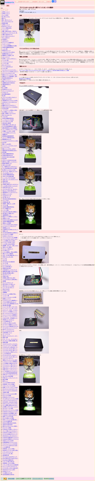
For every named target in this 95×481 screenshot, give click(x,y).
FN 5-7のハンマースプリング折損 (10, 410)
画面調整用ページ (7, 215)
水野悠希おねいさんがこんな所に (10, 100)
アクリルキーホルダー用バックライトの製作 (13, 350)
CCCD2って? (5, 92)
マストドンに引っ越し (8, 453)
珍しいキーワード (6, 65)
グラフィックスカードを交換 (9, 297)
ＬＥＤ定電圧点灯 (7, 353)
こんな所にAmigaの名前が (9, 244)
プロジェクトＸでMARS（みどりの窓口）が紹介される (15, 71)
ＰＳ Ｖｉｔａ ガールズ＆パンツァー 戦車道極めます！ (17, 339)
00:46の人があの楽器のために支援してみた (13, 219)
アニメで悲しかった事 (7, 121)
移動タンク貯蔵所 (7, 223)
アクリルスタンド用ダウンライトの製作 (12, 352)
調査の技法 (5, 181)
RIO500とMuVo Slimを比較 (8, 157)
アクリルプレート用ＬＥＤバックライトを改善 (13, 366)
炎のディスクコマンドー (8, 329)
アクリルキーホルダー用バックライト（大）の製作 (15, 356)
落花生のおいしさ (6, 50)
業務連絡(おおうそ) (6, 139)
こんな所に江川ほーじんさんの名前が (11, 186)
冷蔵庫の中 (4, 134)
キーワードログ (6, 147)
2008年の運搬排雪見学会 (8, 206)
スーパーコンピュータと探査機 (10, 237)
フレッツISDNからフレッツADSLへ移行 (11, 129)
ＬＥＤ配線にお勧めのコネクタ (10, 363)
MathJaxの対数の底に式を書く (10, 422)
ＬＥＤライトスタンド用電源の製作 (11, 361)
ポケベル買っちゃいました (8, 36)
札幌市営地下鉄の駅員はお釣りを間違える (12, 150)
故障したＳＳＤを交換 (8, 416)
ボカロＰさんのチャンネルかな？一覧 (11, 344)
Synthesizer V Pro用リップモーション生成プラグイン (15, 429)
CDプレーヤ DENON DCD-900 (9, 160)
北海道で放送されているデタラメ (10, 184)
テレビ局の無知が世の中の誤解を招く (11, 168)
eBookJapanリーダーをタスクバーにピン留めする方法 (15, 435)
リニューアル (5, 29)
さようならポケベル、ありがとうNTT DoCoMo (13, 189)
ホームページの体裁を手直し (9, 294)
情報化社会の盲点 (7, 268)
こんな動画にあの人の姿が (9, 240)
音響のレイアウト (7, 298)
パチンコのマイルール (8, 452)
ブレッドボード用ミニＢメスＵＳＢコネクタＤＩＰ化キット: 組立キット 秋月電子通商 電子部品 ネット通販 (44, 70)
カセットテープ (6, 57)
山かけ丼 (5, 260)
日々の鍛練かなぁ (7, 208)
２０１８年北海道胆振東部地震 (10, 373)
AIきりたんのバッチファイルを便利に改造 (12, 403)
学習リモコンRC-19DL (8, 256)
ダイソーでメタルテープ (8, 90)
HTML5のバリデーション (9, 397)
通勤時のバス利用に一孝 (8, 55)
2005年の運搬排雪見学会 (8, 118)
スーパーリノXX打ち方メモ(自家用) (11, 445)
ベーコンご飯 (6, 295)
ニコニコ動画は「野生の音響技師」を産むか (13, 252)
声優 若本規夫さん (6, 84)
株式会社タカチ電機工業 (25, 78)
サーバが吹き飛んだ (7, 266)
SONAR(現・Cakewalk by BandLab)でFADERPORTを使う (16, 402)
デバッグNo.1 (6, 200)
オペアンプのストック (8, 282)
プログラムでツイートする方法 (10, 443)
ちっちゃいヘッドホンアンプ (9, 226)
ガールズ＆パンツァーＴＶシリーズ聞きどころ (13, 327)
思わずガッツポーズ (7, 26)
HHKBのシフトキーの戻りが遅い (10, 450)
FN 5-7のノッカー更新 (8, 408)
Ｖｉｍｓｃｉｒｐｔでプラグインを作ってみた (13, 316)
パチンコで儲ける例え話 (8, 461)
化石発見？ (4, 39)
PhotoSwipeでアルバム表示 (9, 469)
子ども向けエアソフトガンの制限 (10, 398)
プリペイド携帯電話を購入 (8, 137)
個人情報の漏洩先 (6, 94)
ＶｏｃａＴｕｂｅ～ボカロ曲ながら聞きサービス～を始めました (18, 345)
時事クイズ (5, 231)
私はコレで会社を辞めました (9, 190)
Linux (41, 1)
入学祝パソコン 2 (6, 13)
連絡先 (49, 1)
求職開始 (5, 292)
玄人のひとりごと (7, 274)
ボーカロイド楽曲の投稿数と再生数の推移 (12, 340)
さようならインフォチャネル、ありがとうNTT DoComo (15, 69)
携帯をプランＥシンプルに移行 (10, 360)
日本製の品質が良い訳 (7, 155)
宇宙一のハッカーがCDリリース (10, 179)
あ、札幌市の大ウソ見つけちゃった (10, 166)
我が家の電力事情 (7, 305)
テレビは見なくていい (8, 173)
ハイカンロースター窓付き (8, 52)
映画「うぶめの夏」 (7, 144)
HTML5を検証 (11, 478)
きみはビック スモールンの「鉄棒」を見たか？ (13, 32)
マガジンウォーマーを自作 (9, 385)
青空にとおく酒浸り (7, 247)
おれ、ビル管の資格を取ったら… (10, 255)
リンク (45, 1)
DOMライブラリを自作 (8, 440)
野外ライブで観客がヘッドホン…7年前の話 (13, 216)
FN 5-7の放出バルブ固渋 (8, 418)
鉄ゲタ (37, 1)
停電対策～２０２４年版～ (9, 463)
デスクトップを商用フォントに (10, 311)
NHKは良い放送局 (6, 123)
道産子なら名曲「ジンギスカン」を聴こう (12, 161)
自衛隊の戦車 (5, 23)
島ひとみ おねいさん (7, 115)
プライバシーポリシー (8, 358)
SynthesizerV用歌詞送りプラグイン (11, 437)
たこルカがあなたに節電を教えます (11, 279)
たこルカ (5, 258)
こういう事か (6, 210)
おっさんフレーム (7, 265)
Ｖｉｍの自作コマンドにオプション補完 (12, 371)
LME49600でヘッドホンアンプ (10, 269)
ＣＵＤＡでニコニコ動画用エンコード (11, 300)
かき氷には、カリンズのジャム (9, 102)
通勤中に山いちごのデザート (9, 105)
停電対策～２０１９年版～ (9, 384)
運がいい (4, 18)
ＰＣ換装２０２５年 (7, 472)
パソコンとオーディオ (7, 61)
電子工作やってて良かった (9, 284)
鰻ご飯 (3, 95)
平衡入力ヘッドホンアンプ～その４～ (11, 377)
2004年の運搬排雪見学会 (8, 47)
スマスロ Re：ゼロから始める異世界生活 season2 (14, 468)
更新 (20, 1)
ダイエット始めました (8, 248)
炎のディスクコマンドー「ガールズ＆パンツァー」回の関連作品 (18, 335)
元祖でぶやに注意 (6, 165)
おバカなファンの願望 (8, 234)
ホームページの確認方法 (8, 42)
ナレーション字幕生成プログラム (10, 326)
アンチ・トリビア (6, 44)
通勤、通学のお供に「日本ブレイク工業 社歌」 (13, 31)
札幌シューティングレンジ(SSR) (10, 387)
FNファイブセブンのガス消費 (10, 393)
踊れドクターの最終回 (8, 253)
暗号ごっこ (5, 381)
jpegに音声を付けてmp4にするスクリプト (12, 458)
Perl (23, 1)
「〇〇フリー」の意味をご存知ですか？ (11, 110)
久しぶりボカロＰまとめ (8, 331)
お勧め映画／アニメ (7, 332)
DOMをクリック (6, 471)
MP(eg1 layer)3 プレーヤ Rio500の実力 (10, 107)
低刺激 (3, 86)
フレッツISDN (5, 15)
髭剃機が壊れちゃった (7, 53)
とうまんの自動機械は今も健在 (9, 45)
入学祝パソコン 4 (6, 79)
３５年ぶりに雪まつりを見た (9, 323)
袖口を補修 (5, 379)
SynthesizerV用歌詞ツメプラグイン (11, 439)
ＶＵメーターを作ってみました (9, 97)
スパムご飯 (5, 205)
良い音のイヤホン (6, 16)
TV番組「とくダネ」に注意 (8, 131)
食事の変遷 (5, 342)
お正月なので (5, 40)
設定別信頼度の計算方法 (8, 474)
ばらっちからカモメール (7, 21)
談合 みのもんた (6, 182)
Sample (26, 1)
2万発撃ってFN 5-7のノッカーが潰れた (12, 406)
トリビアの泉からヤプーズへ (9, 132)
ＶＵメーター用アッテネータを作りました (12, 306)
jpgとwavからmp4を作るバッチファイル (12, 456)
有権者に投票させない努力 (9, 277)
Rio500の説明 (5, 108)
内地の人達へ (6, 276)
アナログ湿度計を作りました (9, 302)
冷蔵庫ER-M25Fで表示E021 (8, 82)
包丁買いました (6, 197)
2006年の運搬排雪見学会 (8, 153)
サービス (30, 1)
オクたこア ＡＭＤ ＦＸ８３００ (11, 310)
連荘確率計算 (6, 455)
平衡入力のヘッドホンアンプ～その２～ (12, 369)
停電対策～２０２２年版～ (9, 448)
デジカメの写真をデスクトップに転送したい (13, 434)
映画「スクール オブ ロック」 (9, 81)
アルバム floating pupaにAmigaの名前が (11, 224)
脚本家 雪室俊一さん (7, 163)
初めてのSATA (6, 289)
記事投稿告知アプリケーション (10, 442)
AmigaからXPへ (6, 290)
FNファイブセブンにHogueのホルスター (12, 390)
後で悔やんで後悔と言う (8, 213)
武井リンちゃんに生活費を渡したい (11, 419)
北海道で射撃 (6, 392)
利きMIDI (4, 158)
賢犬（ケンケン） (6, 103)
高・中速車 (4, 87)
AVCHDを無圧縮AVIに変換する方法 (11, 232)
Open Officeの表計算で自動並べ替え (11, 211)
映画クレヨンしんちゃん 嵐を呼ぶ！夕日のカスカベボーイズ (16, 74)
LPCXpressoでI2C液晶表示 (9, 261)
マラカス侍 (4, 116)
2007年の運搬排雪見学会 (8, 174)
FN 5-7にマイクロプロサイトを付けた (11, 389)
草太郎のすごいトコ (7, 89)
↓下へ (2, 9)
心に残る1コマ (6, 250)
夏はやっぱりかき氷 (7, 98)
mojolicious (51, 478)
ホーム (16, 1)
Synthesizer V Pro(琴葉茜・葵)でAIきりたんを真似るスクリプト (17, 413)
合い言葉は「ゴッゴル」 (8, 111)
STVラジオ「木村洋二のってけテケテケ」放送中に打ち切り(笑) (17, 171)
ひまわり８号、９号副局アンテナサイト (12, 318)
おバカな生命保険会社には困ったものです (12, 126)
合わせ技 (4, 142)
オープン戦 (5, 263)
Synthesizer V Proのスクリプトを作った (12, 411)
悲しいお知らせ (6, 37)
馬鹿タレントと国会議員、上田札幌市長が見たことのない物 (16, 76)
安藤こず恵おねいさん (7, 34)
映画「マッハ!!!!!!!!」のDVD (8, 148)
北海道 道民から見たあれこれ (9, 124)
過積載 (4, 281)
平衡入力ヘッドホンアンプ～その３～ (11, 374)
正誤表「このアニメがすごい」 (9, 58)
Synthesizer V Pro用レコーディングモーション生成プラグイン (17, 432)
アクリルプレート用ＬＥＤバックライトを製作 (13, 364)
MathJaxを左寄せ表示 (7, 424)
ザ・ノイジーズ (6, 334)
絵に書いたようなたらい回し (9, 169)
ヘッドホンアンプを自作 (8, 119)
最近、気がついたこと (7, 20)
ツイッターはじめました (8, 287)
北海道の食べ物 (6, 202)
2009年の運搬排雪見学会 (8, 221)
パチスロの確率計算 (7, 421)
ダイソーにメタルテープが (8, 73)
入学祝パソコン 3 (6, 24)
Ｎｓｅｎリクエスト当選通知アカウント (12, 314)
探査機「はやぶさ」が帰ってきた (10, 245)
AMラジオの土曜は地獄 (8, 176)
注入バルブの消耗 (7, 395)
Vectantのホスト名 (7, 195)
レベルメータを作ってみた (9, 242)
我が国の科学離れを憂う (8, 273)
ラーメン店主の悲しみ (7, 66)
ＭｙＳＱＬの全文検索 (8, 376)
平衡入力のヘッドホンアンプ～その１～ (12, 368)
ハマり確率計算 (6, 447)
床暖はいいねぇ (6, 218)
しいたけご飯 (5, 63)
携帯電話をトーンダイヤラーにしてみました (13, 192)
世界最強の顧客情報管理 (8, 136)
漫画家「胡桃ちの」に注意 (9, 203)
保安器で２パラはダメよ (8, 319)
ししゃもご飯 (5, 60)
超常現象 (4, 152)
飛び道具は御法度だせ (7, 78)
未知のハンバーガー (7, 194)
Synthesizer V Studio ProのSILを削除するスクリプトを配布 (16, 414)
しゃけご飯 (4, 49)
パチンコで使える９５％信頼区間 (10, 464)
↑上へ (6, 9)
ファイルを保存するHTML (9, 382)
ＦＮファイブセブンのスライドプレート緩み (13, 400)
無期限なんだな (6, 227)
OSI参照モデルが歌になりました (10, 229)
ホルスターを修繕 (7, 427)
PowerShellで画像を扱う (8, 460)
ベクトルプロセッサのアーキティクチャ (12, 239)
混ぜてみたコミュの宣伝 (8, 285)
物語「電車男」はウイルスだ (9, 113)
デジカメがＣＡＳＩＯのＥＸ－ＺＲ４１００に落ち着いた (16, 355)
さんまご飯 (4, 68)
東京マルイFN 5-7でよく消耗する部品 (11, 426)
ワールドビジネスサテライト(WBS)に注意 (12, 140)
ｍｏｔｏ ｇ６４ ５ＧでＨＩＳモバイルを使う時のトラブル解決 (17, 466)
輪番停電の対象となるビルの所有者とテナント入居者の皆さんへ (18, 271)
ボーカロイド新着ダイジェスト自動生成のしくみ (14, 324)
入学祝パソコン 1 (6, 11)
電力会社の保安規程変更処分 (9, 198)
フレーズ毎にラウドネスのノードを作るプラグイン (15, 431)
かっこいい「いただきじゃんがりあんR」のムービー (14, 145)
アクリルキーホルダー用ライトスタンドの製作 (13, 348)
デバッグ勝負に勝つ (7, 28)
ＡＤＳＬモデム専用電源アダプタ (10, 303)
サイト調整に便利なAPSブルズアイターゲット (13, 405)
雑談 (34, 1)
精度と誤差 (5, 337)
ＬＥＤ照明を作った (7, 321)
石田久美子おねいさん (8, 187)
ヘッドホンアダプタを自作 (9, 177)
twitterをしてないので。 (8, 236)
